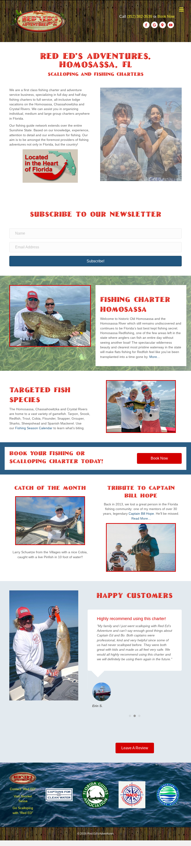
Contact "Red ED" (23, 789)
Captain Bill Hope (141, 513)
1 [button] (130, 716)
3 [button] (139, 716)
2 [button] (134, 716)
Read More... (141, 518)
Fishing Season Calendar (33, 428)
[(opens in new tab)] (50, 166)
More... (154, 357)
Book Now (166, 16)
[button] (95, 261)
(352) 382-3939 (139, 16)
